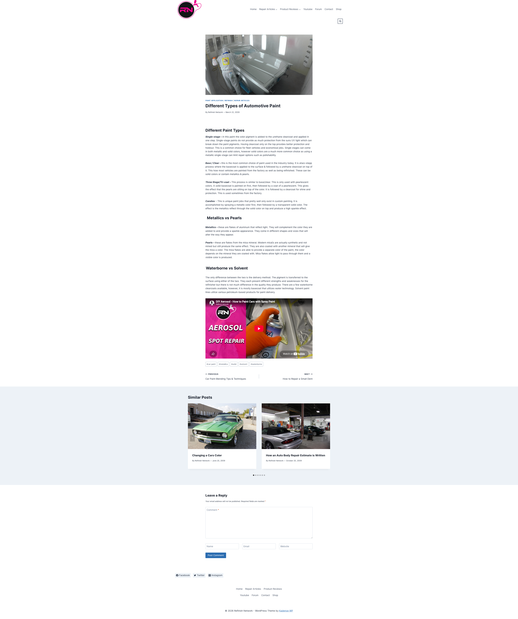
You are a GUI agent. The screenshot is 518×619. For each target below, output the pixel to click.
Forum (318, 9)
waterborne (256, 364)
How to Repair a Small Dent (298, 376)
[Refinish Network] (188, 9)
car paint (211, 364)
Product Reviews (273, 589)
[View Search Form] (340, 21)
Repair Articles (241, 100)
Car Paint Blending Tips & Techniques (225, 376)
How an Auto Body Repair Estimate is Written (295, 455)
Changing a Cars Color (207, 455)
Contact (329, 9)
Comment (213, 510)
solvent (243, 364)
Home (253, 9)
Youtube (307, 9)
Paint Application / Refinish (219, 100)
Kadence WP (286, 610)
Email (246, 546)
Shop (338, 9)
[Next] (325, 438)
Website (284, 546)
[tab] (253, 475)
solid (233, 364)
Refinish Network (215, 112)
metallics (223, 364)
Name (210, 546)
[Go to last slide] (192, 438)
